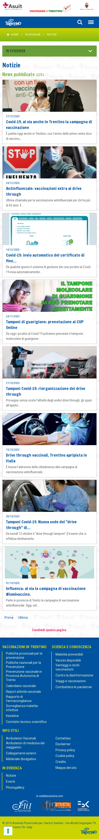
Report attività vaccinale (23, 691)
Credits (60, 762)
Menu (91, 22)
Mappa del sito (66, 768)
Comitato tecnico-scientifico (26, 722)
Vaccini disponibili (68, 660)
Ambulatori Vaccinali (21, 738)
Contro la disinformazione (74, 675)
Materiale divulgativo (21, 759)
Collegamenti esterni (21, 753)
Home (14, 34)
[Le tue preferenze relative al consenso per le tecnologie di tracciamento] (8, 831)
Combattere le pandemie (73, 687)
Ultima (23, 617)
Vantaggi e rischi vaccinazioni (67, 667)
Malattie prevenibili (69, 654)
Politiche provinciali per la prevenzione (24, 655)
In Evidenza (32, 34)
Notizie (11, 775)
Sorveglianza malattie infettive (22, 708)
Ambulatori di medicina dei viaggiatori (25, 745)
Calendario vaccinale (21, 686)
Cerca (80, 22)
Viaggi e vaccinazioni (70, 681)
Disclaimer (63, 744)
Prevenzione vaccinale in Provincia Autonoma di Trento (24, 676)
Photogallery (15, 787)
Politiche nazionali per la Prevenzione (23, 665)
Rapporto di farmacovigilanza (19, 699)
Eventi (10, 781)
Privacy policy (65, 750)
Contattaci (63, 738)
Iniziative (12, 716)
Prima (9, 617)
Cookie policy (64, 756)
